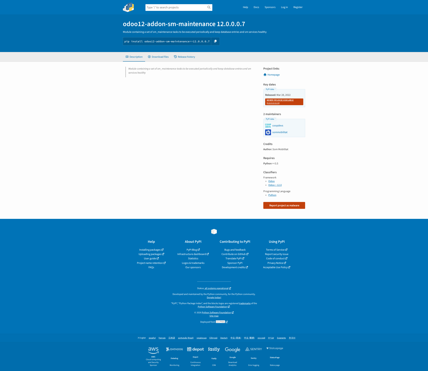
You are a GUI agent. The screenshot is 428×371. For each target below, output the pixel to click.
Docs (256, 7)
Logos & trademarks (193, 263)
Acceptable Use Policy (275, 267)
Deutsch (224, 338)
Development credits (233, 267)
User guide (150, 258)
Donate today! (214, 297)
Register (298, 7)
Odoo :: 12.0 (275, 185)
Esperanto (281, 338)
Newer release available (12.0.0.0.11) (280, 102)
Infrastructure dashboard (191, 254)
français (162, 338)
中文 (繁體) (249, 338)
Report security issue (276, 254)
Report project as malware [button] (284, 205)
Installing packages (150, 250)
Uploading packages (150, 254)
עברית (271, 338)
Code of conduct (275, 258)
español (152, 338)
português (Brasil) (186, 338)
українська (201, 338)
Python (272, 195)
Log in (284, 7)
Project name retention (150, 263)
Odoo (271, 181)
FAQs (151, 267)
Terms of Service (275, 250)
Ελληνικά (213, 338)
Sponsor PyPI (234, 263)
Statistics (193, 258)
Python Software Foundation (212, 306)
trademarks (245, 303)
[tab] (134, 57)
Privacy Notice (275, 263)
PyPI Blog (192, 250)
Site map (214, 316)
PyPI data (270, 89)
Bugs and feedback (235, 250)
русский (261, 338)
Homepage (274, 75)
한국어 (292, 338)
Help (245, 7)
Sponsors (270, 7)
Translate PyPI (233, 258)
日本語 (172, 338)
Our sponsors (193, 267)
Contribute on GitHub (234, 254)
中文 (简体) (236, 338)
